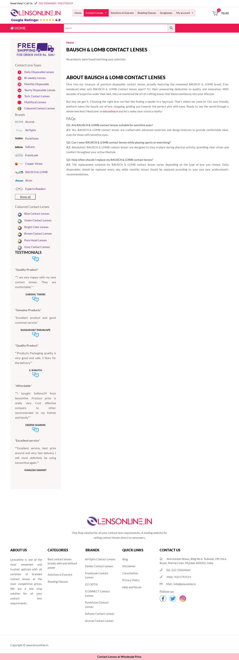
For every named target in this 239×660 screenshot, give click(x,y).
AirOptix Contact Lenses (100, 559)
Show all (25, 196)
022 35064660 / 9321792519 (56, 3)
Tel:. (178, 570)
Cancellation (130, 573)
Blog (125, 559)
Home (78, 12)
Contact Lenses (94, 12)
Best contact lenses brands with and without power (62, 563)
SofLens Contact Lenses (99, 613)
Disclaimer (129, 566)
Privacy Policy (131, 580)
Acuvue (29, 121)
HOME (20, 28)
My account (183, 12)
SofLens (30, 147)
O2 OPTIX (91, 584)
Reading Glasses (147, 12)
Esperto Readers (35, 188)
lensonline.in (110, 111)
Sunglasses (166, 12)
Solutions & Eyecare (122, 12)
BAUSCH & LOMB (36, 172)
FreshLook (31, 155)
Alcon (28, 180)
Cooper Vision (33, 163)
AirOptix (30, 130)
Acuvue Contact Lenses (99, 620)
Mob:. (179, 577)
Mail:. (181, 584)
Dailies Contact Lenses (99, 566)
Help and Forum (131, 587)
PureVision (31, 138)
